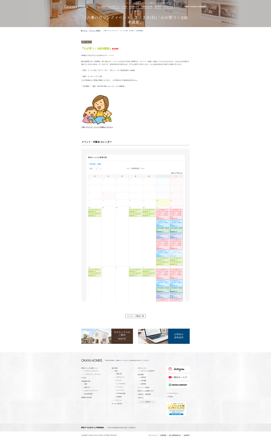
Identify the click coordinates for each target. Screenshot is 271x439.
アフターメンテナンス (91, 371)
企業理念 (143, 377)
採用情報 (143, 384)
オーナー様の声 (117, 404)
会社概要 (143, 380)
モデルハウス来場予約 (147, 371)
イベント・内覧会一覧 (135, 316)
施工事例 (158, 6)
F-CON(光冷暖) (120, 393)
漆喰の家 (119, 374)
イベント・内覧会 (94, 30)
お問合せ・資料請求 (166, 3)
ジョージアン (120, 390)
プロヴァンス (120, 377)
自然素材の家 (134, 6)
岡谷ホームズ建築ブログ (146, 391)
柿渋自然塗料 (88, 394)
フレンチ (119, 380)
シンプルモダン (121, 383)
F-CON (124, 6)
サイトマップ (153, 435)
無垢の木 (87, 387)
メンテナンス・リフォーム (92, 374)
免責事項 (187, 435)
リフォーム (118, 400)
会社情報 (136, 3)
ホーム (128, 3)
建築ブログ (153, 3)
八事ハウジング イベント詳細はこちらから (97, 127)
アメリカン (119, 387)
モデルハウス (168, 6)
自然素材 (119, 397)
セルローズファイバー (91, 390)
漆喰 (85, 384)
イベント (144, 3)
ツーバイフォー (173, 393)
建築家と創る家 (146, 6)
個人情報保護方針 (175, 435)
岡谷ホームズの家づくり (111, 6)
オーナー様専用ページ (147, 402)
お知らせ (141, 397)
